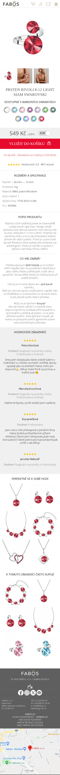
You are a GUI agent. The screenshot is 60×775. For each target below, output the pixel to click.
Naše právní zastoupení (30, 725)
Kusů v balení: (10, 196)
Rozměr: (18, 182)
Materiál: (19, 191)
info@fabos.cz (39, 705)
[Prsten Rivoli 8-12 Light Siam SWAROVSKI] (8, 75)
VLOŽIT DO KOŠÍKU (27, 144)
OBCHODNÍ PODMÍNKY (30, 719)
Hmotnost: (10, 187)
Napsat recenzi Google (30, 722)
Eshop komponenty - (30, 716)
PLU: (9, 205)
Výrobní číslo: (19, 201)
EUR (42, 133)
